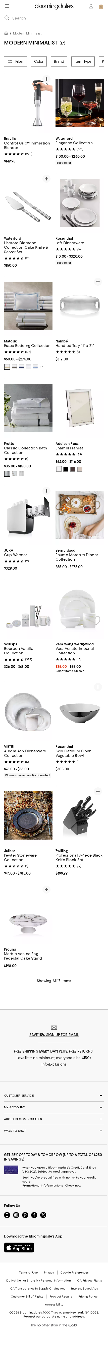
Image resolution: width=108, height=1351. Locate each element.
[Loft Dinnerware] (80, 203)
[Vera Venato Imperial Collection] (80, 609)
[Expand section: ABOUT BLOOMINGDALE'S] (54, 1119)
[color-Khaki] (14, 473)
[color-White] (28, 366)
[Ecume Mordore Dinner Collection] (80, 515)
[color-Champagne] (7, 366)
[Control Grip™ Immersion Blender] (28, 103)
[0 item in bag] (101, 6)
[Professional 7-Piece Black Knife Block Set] (80, 815)
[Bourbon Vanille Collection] (28, 609)
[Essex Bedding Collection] (28, 306)
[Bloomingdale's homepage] (7, 34)
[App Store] (19, 1248)
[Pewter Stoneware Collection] (28, 815)
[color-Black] (65, 469)
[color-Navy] (21, 366)
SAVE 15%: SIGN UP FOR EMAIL (54, 1035)
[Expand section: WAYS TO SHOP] (54, 1131)
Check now (73, 1185)
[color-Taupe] (72, 469)
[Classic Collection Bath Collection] (28, 408)
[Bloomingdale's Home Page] (54, 6)
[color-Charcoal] (14, 366)
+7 (41, 366)
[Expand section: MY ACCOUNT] (54, 1107)
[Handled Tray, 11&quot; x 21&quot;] (80, 306)
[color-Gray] (7, 473)
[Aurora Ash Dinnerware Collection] (28, 711)
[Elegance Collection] (80, 103)
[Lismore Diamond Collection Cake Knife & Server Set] (28, 203)
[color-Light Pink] (79, 469)
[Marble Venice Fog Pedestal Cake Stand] (28, 914)
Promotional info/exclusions (42, 1185)
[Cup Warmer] (28, 515)
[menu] (7, 6)
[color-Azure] (35, 366)
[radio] (7, 366)
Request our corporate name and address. (53, 1316)
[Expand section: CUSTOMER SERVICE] (54, 1095)
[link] (28, 149)
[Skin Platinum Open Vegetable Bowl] (80, 711)
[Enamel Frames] (80, 408)
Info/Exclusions (54, 1064)
